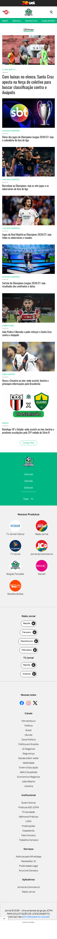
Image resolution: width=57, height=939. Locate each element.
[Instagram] (28, 703)
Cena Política (28, 739)
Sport (5, 20)
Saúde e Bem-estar (28, 758)
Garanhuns (29, 641)
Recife (28, 623)
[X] (35, 703)
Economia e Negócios (28, 776)
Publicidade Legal (28, 865)
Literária (28, 786)
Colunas (28, 474)
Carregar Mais (28, 443)
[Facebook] (22, 703)
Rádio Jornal (28, 891)
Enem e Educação (28, 767)
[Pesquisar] (51, 12)
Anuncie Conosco (28, 870)
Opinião (28, 481)
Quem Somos (28, 802)
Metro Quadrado (28, 772)
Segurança (28, 753)
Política (29, 725)
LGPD (28, 821)
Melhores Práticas (28, 816)
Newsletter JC (28, 861)
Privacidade (28, 812)
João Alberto (28, 781)
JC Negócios (28, 748)
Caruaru (28, 632)
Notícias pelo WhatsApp (28, 856)
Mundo (28, 734)
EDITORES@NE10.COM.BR (36, 916)
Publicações (28, 826)
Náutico (16, 20)
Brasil (29, 730)
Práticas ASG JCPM (28, 807)
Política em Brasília (28, 744)
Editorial (28, 487)
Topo (25, 498)
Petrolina (29, 649)
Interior (29, 673)
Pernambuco (29, 720)
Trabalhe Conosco (28, 840)
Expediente (28, 830)
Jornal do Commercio (28, 887)
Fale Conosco (28, 835)
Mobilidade (28, 762)
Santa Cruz (31, 20)
